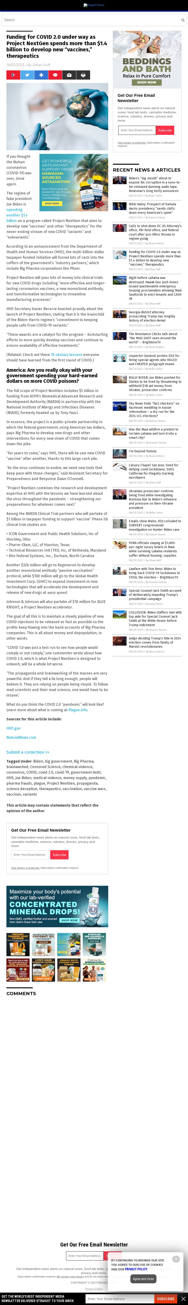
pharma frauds (19, 783)
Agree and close (143, 1279)
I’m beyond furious (143, 451)
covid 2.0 (46, 772)
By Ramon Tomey (155, 217)
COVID (31, 772)
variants (30, 794)
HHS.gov (13, 728)
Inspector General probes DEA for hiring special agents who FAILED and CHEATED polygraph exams (154, 360)
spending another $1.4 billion (17, 215)
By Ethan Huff (153, 269)
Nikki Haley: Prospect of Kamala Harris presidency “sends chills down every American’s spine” (152, 208)
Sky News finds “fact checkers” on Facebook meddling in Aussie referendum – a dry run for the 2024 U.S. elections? (154, 410)
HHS (10, 778)
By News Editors (155, 243)
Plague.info (77, 710)
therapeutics (50, 789)
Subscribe (165, 1299)
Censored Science (45, 767)
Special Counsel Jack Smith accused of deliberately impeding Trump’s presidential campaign (155, 595)
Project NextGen (61, 783)
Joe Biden (23, 778)
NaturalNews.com (21, 737)
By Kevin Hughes (155, 347)
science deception (21, 789)
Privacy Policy (94, 1289)
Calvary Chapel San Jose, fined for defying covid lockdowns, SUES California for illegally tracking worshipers (153, 471)
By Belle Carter (154, 195)
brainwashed (17, 767)
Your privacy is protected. (25, 867)
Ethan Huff (41, 65)
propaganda (87, 783)
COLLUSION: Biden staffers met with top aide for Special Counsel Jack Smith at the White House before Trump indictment (155, 619)
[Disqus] (57, 1057)
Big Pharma (84, 761)
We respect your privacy (70, 1276)
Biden (38, 761)
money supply (75, 778)
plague (39, 783)
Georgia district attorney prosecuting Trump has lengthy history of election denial (152, 316)
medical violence (47, 778)
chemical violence (77, 767)
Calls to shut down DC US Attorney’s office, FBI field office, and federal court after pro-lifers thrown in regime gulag (155, 232)
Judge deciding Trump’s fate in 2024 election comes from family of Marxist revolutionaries (155, 642)
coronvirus (15, 772)
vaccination (72, 789)
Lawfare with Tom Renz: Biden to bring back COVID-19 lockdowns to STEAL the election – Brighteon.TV (154, 573)
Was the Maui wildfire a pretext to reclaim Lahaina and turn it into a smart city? (153, 434)
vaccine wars (95, 789)
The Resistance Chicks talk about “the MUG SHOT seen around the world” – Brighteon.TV (153, 338)
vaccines (13, 794)
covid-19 (62, 772)
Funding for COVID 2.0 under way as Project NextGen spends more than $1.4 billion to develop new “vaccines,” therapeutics (155, 258)
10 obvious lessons (66, 355)
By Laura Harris (154, 604)
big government (58, 761)
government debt (86, 772)
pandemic (96, 778)
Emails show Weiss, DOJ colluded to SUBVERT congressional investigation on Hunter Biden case (155, 525)
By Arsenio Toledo (156, 442)
